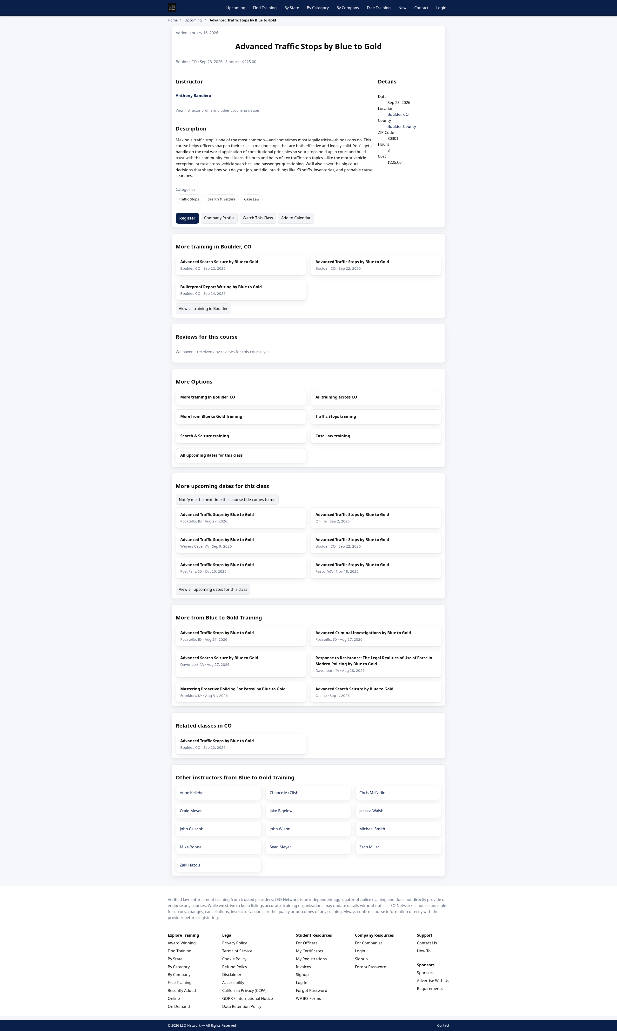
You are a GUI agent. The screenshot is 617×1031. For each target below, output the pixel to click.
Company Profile (219, 217)
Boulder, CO (398, 114)
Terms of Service (237, 951)
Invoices (303, 966)
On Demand (179, 1006)
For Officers (306, 943)
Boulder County (402, 126)
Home (173, 20)
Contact (421, 7)
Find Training (265, 7)
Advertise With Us (433, 980)
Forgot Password (311, 990)
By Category (318, 7)
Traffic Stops (189, 199)
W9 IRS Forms (308, 998)
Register (187, 218)
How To (424, 951)
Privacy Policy (234, 943)
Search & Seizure (221, 199)
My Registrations (311, 959)
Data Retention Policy (241, 1006)
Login (441, 7)
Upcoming (235, 7)
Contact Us (427, 943)
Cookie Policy (234, 959)
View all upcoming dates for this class (213, 589)
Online (174, 998)
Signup (302, 974)
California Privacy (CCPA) (244, 990)
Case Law (251, 199)
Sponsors (425, 972)
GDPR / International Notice (247, 998)
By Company (347, 7)
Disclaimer (231, 974)
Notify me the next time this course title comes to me (227, 499)
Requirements (430, 988)
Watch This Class (258, 217)
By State (291, 7)
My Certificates (309, 951)
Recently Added (182, 990)
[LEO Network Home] (172, 7)
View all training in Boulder (203, 308)
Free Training (379, 7)
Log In (301, 982)
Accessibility (233, 982)
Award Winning (182, 943)
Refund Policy (234, 966)
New (402, 7)
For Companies (368, 943)
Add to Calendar (296, 217)
